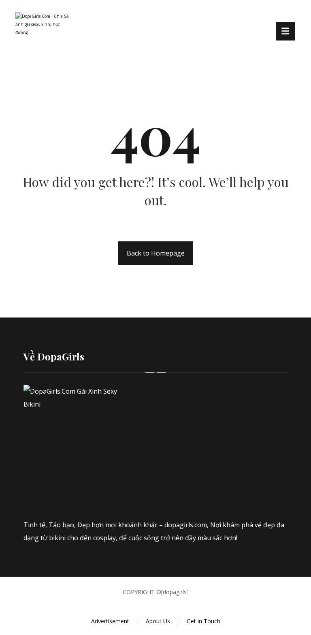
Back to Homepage (156, 253)
